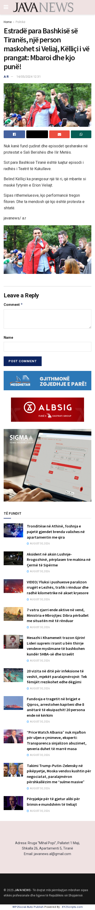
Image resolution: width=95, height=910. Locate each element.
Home (8, 22)
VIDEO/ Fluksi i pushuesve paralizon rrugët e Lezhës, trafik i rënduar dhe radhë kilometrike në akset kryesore (57, 587)
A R (6, 76)
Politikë (20, 22)
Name (8, 337)
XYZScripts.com (72, 907)
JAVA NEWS (22, 890)
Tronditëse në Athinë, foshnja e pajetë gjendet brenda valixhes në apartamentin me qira (56, 531)
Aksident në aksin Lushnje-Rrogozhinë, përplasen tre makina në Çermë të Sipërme (59, 559)
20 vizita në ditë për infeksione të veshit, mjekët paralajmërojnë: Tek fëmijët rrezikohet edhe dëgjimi (57, 676)
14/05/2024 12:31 (28, 76)
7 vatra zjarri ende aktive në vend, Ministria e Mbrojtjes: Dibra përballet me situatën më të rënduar (58, 615)
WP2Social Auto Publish (28, 907)
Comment (13, 304)
